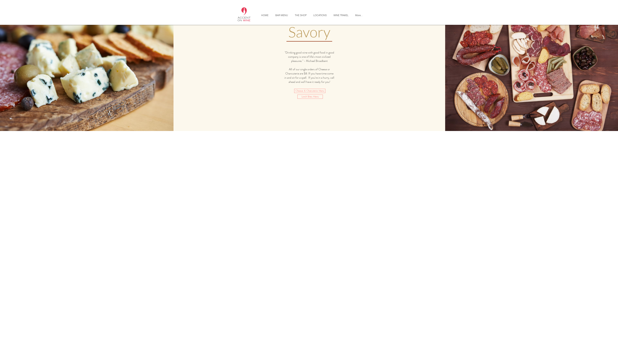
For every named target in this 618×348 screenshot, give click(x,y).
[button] (320, 15)
